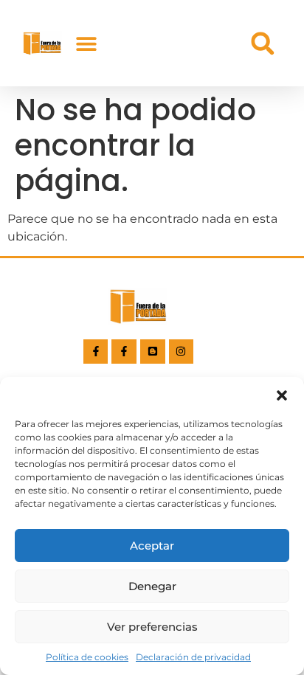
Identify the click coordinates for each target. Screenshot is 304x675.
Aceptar (152, 546)
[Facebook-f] (95, 351)
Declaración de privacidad (193, 656)
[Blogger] (152, 351)
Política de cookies (87, 656)
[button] (281, 395)
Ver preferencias (152, 627)
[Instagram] (181, 351)
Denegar (152, 586)
